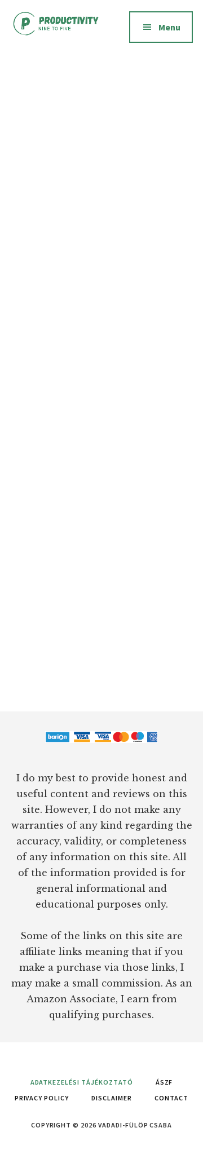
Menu (169, 27)
